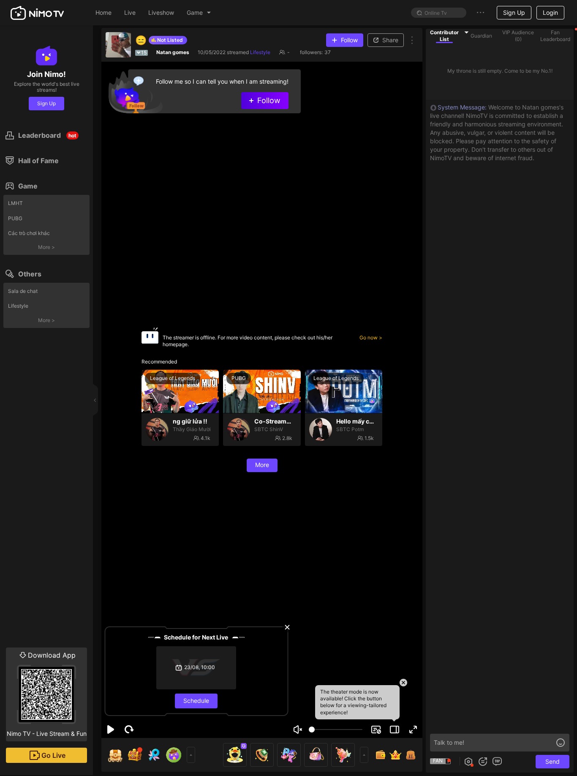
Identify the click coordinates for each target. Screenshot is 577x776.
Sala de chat (23, 291)
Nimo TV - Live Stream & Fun (47, 694)
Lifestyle (18, 306)
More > (46, 247)
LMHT (15, 203)
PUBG (15, 218)
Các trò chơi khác (29, 233)
